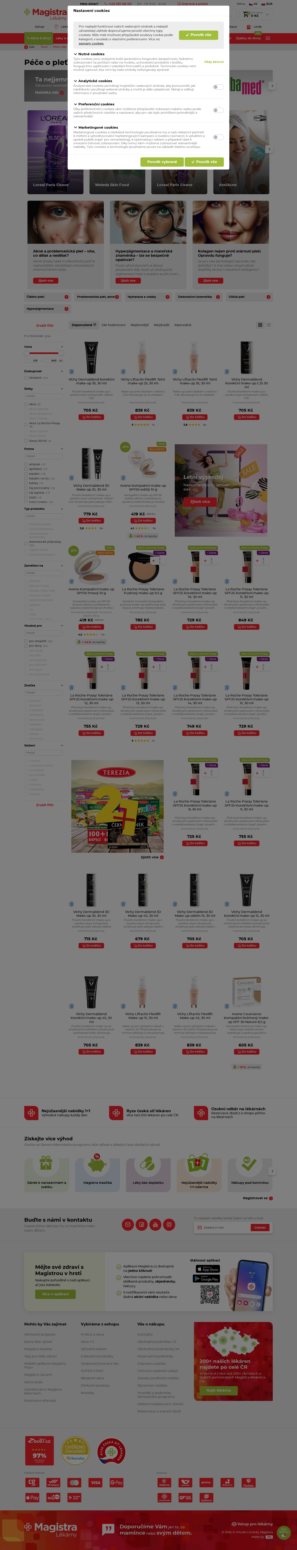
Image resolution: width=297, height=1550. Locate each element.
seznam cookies (91, 43)
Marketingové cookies (98, 127)
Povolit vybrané (162, 162)
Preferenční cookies (96, 104)
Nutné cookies (91, 54)
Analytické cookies (95, 81)
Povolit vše (200, 35)
